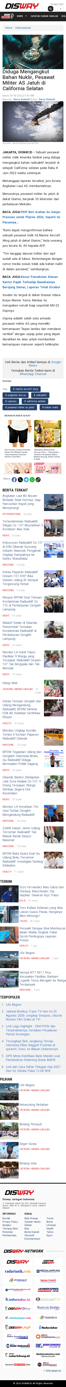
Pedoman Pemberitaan (9, 1233)
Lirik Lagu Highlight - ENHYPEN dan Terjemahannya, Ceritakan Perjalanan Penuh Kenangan (29, 1030)
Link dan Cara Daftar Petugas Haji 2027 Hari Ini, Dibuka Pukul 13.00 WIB (31, 1069)
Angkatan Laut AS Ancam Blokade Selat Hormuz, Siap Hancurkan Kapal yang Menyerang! (22, 502)
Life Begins (27, 953)
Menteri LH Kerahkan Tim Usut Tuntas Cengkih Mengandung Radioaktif (20, 811)
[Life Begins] (9, 959)
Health (50, 1228)
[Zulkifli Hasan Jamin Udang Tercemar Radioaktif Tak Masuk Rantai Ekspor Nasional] (53, 834)
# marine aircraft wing (25, 389)
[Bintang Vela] (9, 1170)
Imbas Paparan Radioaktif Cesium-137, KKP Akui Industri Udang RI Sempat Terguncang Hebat (20, 578)
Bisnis (50, 1222)
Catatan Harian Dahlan (44, 16)
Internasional (23, 28)
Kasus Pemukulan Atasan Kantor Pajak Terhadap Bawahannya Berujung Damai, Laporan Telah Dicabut (31, 282)
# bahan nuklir (50, 407)
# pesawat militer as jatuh (19, 407)
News (20, 16)
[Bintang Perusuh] (9, 1130)
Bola (27, 1228)
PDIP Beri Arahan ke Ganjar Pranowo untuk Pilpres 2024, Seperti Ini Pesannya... (32, 217)
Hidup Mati (10, 683)
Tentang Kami (10, 1228)
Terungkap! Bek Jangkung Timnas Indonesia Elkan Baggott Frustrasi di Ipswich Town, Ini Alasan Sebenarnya (30, 1045)
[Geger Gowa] (9, 1150)
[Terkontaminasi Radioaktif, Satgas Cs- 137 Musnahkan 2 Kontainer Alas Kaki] (53, 528)
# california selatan (35, 401)
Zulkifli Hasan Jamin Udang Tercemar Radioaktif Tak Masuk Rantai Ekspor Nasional (21, 834)
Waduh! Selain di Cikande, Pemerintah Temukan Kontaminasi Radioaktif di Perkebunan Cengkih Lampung (20, 631)
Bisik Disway (31, 1218)
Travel (50, 1218)
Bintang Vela (28, 1163)
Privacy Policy (10, 1222)
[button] (33, 51)
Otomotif (30, 1235)
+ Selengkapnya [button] (52, 1371)
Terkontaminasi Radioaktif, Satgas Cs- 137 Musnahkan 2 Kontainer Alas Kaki (23, 525)
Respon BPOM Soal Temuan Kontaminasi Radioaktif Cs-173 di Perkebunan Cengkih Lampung (22, 603)
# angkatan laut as (15, 395)
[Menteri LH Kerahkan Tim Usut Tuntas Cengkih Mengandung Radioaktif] (53, 813)
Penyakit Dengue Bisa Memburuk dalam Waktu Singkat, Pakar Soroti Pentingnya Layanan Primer (42, 934)
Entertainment (32, 1239)
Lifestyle (51, 1225)
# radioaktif (40, 395)
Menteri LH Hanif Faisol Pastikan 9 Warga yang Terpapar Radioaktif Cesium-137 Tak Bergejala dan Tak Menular (22, 660)
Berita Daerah (32, 1232)
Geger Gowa (27, 1144)
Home (8, 28)
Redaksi (7, 1225)
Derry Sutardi (22, 99)
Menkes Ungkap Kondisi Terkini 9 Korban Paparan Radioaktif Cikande (20, 734)
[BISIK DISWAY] (7, 16)
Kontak (6, 1218)
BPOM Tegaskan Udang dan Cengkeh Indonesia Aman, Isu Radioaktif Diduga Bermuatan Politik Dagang (22, 758)
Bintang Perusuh (30, 1124)
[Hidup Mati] (53, 688)
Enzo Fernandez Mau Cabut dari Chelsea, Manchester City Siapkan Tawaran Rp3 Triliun (41, 891)
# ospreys (10, 401)
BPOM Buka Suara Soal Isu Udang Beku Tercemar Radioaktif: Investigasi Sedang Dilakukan (23, 859)
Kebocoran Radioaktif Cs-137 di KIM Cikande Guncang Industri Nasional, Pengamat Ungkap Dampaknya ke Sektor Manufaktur (23, 550)
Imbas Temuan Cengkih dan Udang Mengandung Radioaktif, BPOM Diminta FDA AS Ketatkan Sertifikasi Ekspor (22, 709)
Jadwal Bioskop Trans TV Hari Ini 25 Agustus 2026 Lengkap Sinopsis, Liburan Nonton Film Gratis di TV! (32, 1015)
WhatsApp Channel (33, 374)
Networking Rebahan (33, 1104)
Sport (50, 1235)
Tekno (50, 1232)
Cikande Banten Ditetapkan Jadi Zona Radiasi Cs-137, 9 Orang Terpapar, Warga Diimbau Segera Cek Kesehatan (22, 785)
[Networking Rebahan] (9, 1111)
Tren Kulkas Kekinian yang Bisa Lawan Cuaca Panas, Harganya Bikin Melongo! (41, 912)
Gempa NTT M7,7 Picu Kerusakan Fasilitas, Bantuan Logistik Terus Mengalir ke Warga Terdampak (42, 978)
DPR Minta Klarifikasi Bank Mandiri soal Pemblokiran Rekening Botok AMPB (31, 1058)
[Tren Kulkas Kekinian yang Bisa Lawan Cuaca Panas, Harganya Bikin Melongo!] (9, 914)
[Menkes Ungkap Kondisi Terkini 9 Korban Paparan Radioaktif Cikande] (53, 737)
